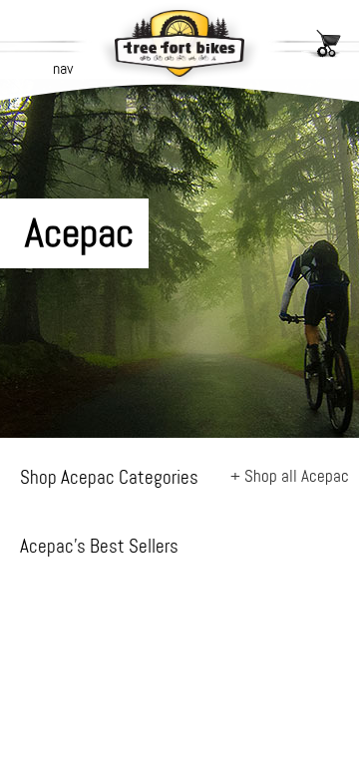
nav (63, 68)
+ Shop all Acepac (289, 476)
